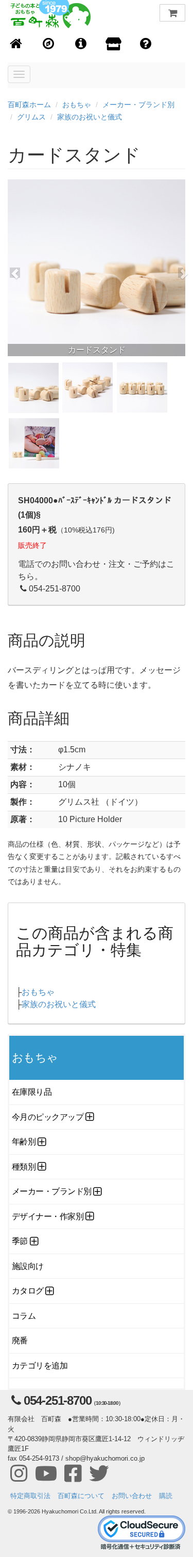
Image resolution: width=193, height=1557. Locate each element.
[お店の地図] (48, 44)
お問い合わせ (132, 1496)
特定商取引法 (30, 1496)
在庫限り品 (31, 1092)
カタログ (28, 1290)
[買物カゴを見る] (172, 13)
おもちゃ (76, 104)
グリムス (31, 117)
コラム (24, 1316)
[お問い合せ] (146, 44)
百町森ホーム (29, 104)
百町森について (81, 1496)
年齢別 (24, 1141)
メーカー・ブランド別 (138, 104)
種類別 (24, 1166)
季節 (20, 1241)
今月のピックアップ (47, 1117)
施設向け (28, 1266)
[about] (113, 44)
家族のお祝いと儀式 (89, 117)
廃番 (20, 1340)
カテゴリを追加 (39, 1365)
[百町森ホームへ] (16, 44)
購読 (165, 1496)
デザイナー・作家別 (47, 1216)
